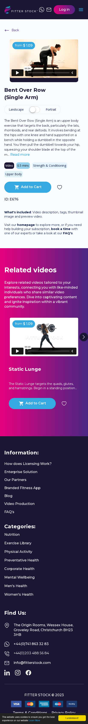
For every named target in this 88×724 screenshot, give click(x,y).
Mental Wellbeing (19, 577)
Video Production (19, 504)
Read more (19, 155)
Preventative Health (21, 560)
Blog (8, 496)
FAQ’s (9, 512)
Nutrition (12, 535)
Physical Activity (18, 552)
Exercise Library (17, 543)
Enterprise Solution (20, 472)
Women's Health (18, 594)
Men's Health (15, 586)
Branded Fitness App (22, 488)
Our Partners (15, 480)
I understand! (72, 718)
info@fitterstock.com (32, 663)
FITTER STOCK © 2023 (44, 695)
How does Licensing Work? (28, 464)
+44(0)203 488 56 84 (31, 653)
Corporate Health (19, 569)
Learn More (34, 720)
